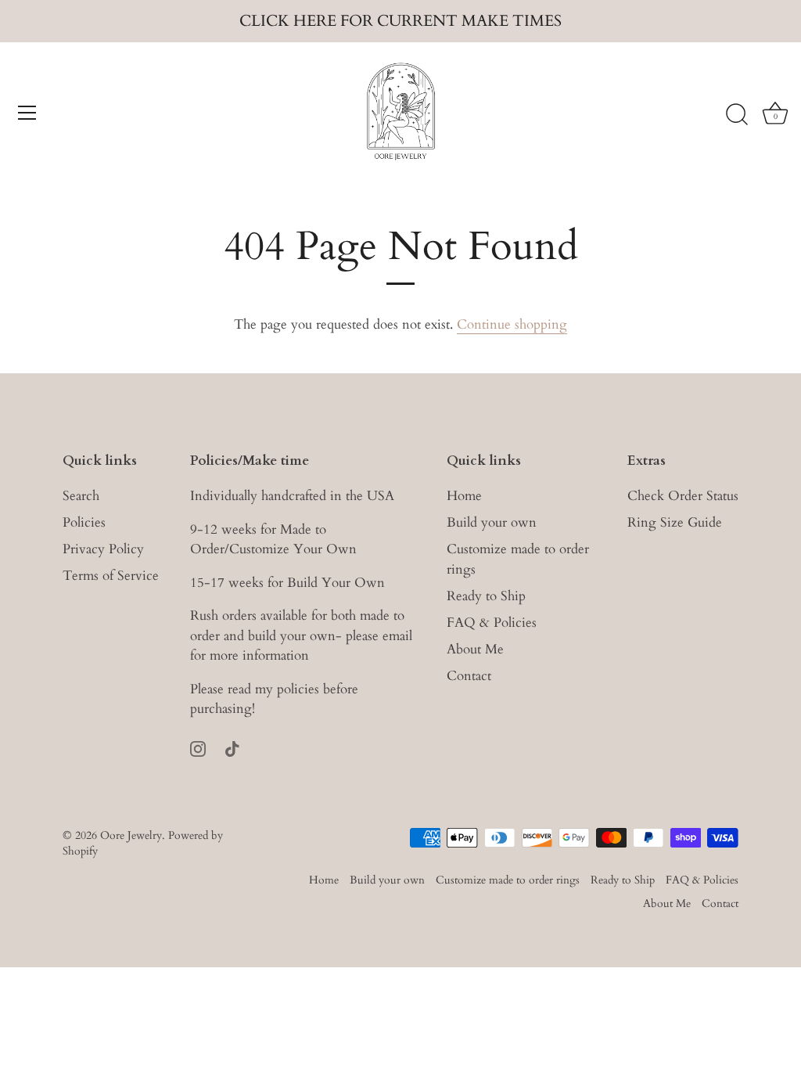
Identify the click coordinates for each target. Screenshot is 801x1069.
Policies (84, 522)
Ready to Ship (486, 596)
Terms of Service (111, 576)
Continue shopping (512, 324)
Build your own (492, 522)
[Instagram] (198, 748)
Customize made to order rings (508, 880)
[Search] (737, 115)
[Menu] (27, 112)
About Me (475, 649)
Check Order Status (682, 496)
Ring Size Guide (674, 522)
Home (464, 496)
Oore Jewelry (131, 835)
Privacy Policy (103, 549)
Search (81, 496)
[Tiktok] (232, 748)
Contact (469, 676)
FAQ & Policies (492, 623)
